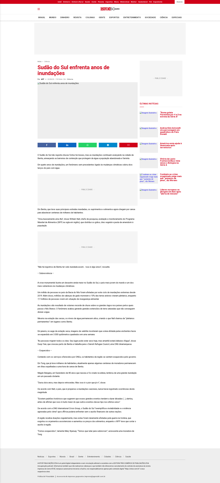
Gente (94, 2)
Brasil (41, 17)
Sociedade (150, 17)
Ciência (164, 17)
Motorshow (124, 2)
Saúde (87, 2)
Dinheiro (66, 2)
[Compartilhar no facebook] (47, 145)
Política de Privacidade (46, 476)
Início (39, 61)
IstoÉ (60, 2)
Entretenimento (132, 17)
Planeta (101, 2)
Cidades (107, 456)
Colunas (90, 17)
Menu (116, 2)
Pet (150, 2)
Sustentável (143, 2)
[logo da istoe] (110, 9)
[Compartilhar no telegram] (108, 145)
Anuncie (180, 2)
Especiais (177, 17)
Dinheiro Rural (77, 2)
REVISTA (77, 17)
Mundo (52, 17)
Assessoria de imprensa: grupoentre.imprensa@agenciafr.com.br (81, 476)
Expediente (157, 2)
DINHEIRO (64, 17)
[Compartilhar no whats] (87, 145)
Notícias (41, 456)
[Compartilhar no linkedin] (67, 145)
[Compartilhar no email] (128, 145)
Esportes (109, 2)
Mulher (134, 2)
